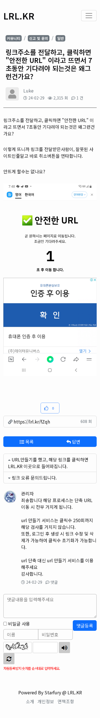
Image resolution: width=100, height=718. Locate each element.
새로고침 (8, 658)
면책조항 (66, 701)
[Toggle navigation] (89, 15)
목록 (29, 441)
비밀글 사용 (19, 623)
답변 (75, 441)
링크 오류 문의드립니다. (34, 477)
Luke (28, 90)
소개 (30, 701)
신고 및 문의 (38, 38)
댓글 (54, 582)
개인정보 (46, 701)
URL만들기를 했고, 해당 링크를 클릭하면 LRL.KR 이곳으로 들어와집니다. (48, 462)
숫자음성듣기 (64, 647)
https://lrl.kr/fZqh (31, 421)
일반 (60, 38)
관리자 (27, 493)
